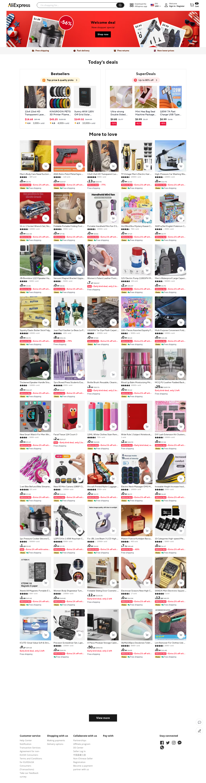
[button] (120, 5)
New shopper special (103, 27)
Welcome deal (103, 23)
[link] (46, 36)
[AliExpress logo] (19, 5)
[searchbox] (77, 5)
